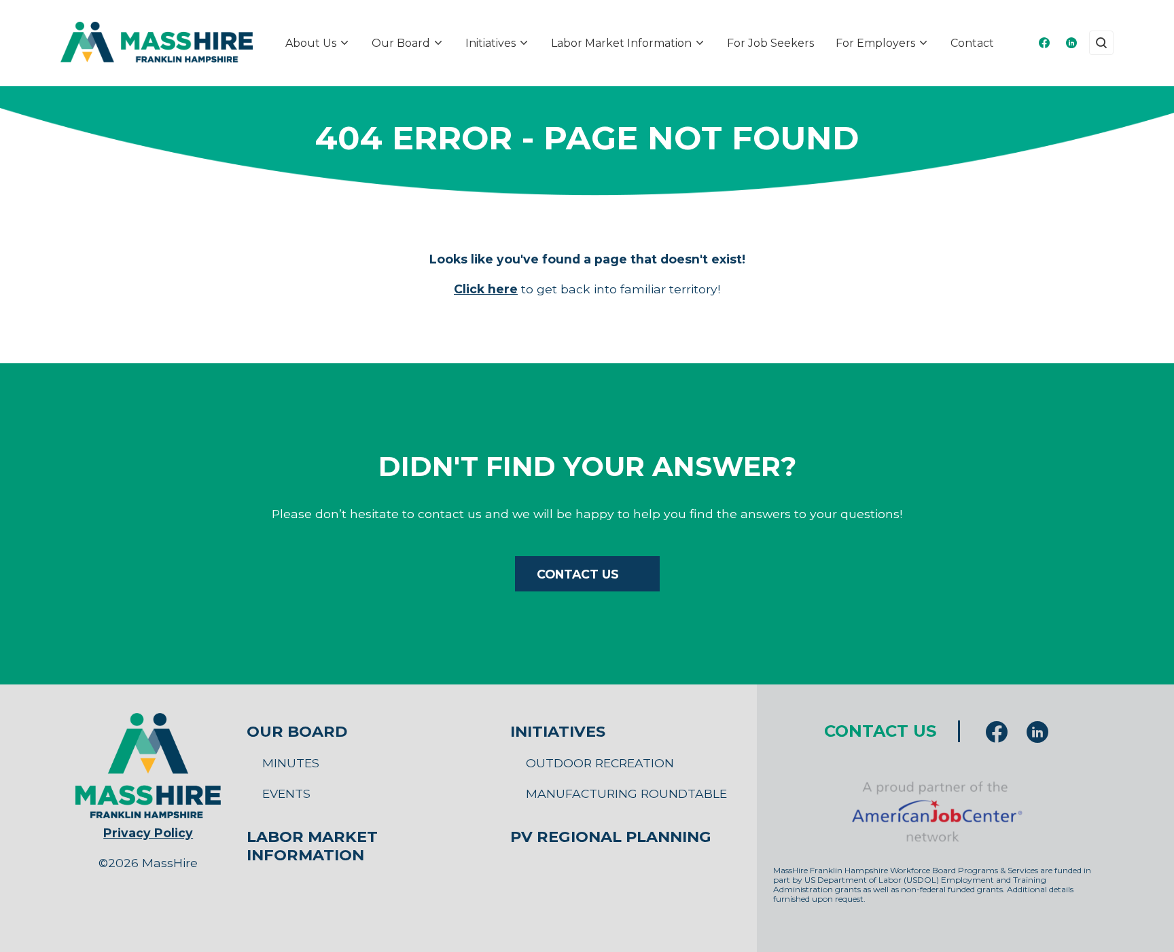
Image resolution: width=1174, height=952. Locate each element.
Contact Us (578, 574)
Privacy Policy (148, 833)
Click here (486, 289)
